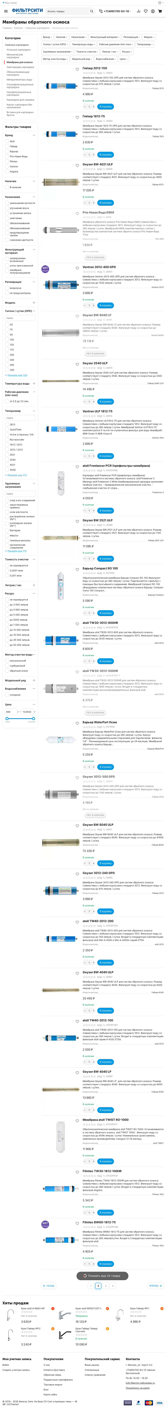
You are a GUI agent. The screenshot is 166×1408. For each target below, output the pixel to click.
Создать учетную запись (16, 1370)
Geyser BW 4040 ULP (98, 972)
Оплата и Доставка (54, 1370)
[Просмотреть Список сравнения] (138, 11)
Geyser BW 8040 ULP (98, 824)
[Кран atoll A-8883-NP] (10, 1315)
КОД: (99, 73)
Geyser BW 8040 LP (97, 315)
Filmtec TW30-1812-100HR (102, 1171)
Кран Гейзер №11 (139, 1308)
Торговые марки (53, 1384)
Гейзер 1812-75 (94, 116)
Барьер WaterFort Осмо (100, 722)
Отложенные (92, 1370)
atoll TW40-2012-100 (98, 1020)
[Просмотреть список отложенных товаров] (146, 11)
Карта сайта (50, 1394)
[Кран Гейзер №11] (120, 1315)
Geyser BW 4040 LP (97, 1071)
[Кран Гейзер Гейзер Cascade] (65, 1335)
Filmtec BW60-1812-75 (99, 1222)
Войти (5, 1364)
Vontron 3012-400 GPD (99, 267)
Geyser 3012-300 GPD (99, 776)
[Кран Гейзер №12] (10, 1335)
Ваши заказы (92, 1364)
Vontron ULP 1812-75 (98, 411)
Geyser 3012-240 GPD (99, 873)
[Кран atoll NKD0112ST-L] (65, 1315)
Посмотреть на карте (137, 1388)
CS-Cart (47, 1401)
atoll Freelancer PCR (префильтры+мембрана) (116, 465)
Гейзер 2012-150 (95, 68)
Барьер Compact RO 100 (100, 568)
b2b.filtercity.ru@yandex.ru (140, 1383)
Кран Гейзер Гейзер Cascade (87, 1330)
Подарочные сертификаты (58, 1379)
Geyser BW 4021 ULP (98, 164)
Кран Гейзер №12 (30, 1328)
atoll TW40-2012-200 (98, 921)
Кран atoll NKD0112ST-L (89, 1308)
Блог (46, 1389)
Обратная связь (52, 1374)
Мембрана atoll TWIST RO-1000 (106, 1119)
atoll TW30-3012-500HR (100, 671)
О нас (47, 1364)
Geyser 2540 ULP (95, 363)
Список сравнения (95, 1374)
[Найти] (92, 11)
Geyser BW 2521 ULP (98, 520)
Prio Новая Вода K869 (98, 212)
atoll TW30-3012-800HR (100, 622)
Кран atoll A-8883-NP (33, 1308)
